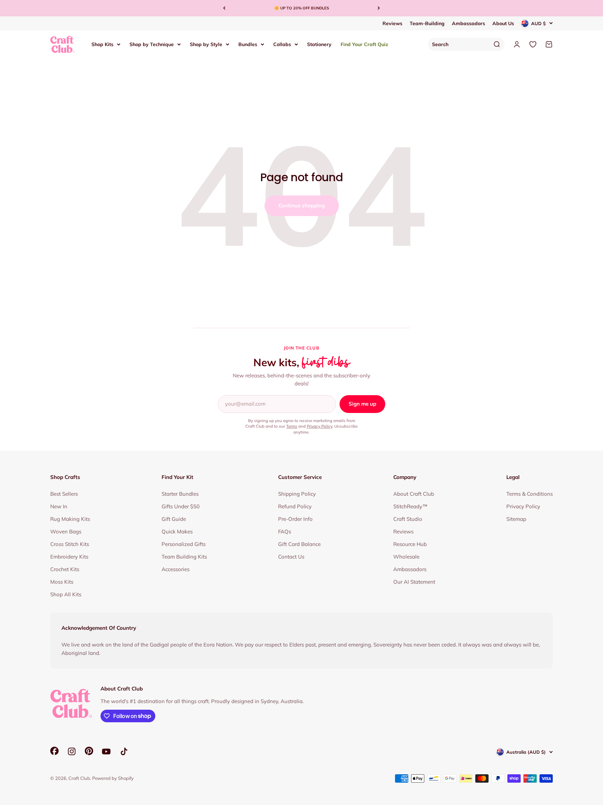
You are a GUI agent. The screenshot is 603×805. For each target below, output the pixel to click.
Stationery (319, 44)
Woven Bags (65, 531)
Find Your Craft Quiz (364, 44)
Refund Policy (295, 506)
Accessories (175, 569)
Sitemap (516, 519)
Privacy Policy (319, 426)
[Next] (379, 8)
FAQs (284, 531)
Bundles (247, 44)
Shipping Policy (297, 493)
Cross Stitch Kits (69, 544)
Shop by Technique (151, 44)
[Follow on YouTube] (106, 751)
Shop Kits (102, 44)
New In (58, 506)
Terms (291, 426)
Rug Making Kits (70, 519)
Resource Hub (410, 544)
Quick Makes (177, 531)
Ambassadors (468, 23)
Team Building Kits (184, 556)
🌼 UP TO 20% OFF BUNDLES (301, 8)
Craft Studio (407, 519)
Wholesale (406, 556)
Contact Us (291, 556)
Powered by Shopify (113, 778)
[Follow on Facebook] (54, 753)
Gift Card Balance (299, 544)
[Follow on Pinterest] (89, 753)
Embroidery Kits (69, 556)
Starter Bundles (180, 493)
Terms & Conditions (529, 493)
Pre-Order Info (295, 519)
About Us (503, 23)
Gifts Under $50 (181, 506)
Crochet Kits (64, 569)
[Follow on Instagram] (71, 751)
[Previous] (224, 8)
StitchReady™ (410, 506)
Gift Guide (174, 519)
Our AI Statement (414, 581)
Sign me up (362, 403)
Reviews (392, 23)
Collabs (282, 44)
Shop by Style (206, 44)
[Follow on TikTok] (124, 751)
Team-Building (427, 23)
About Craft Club (413, 493)
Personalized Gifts (184, 544)
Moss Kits (61, 581)
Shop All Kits (65, 594)
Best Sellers (64, 493)
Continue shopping (301, 205)
